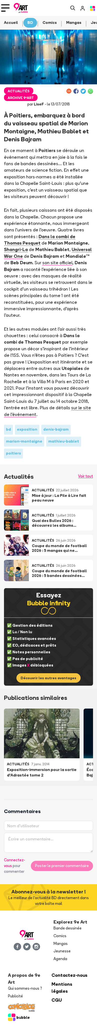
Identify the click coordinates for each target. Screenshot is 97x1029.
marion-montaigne (24, 441)
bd (8, 429)
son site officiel (57, 262)
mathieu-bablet (63, 441)
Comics (59, 935)
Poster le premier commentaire (62, 865)
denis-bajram (56, 429)
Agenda (60, 958)
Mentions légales (61, 987)
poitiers (13, 453)
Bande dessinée (67, 928)
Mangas (60, 943)
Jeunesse (62, 951)
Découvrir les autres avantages (48, 678)
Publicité (15, 996)
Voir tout (85, 476)
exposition (27, 429)
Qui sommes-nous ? (25, 988)
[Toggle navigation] (5, 8)
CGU (56, 1000)
